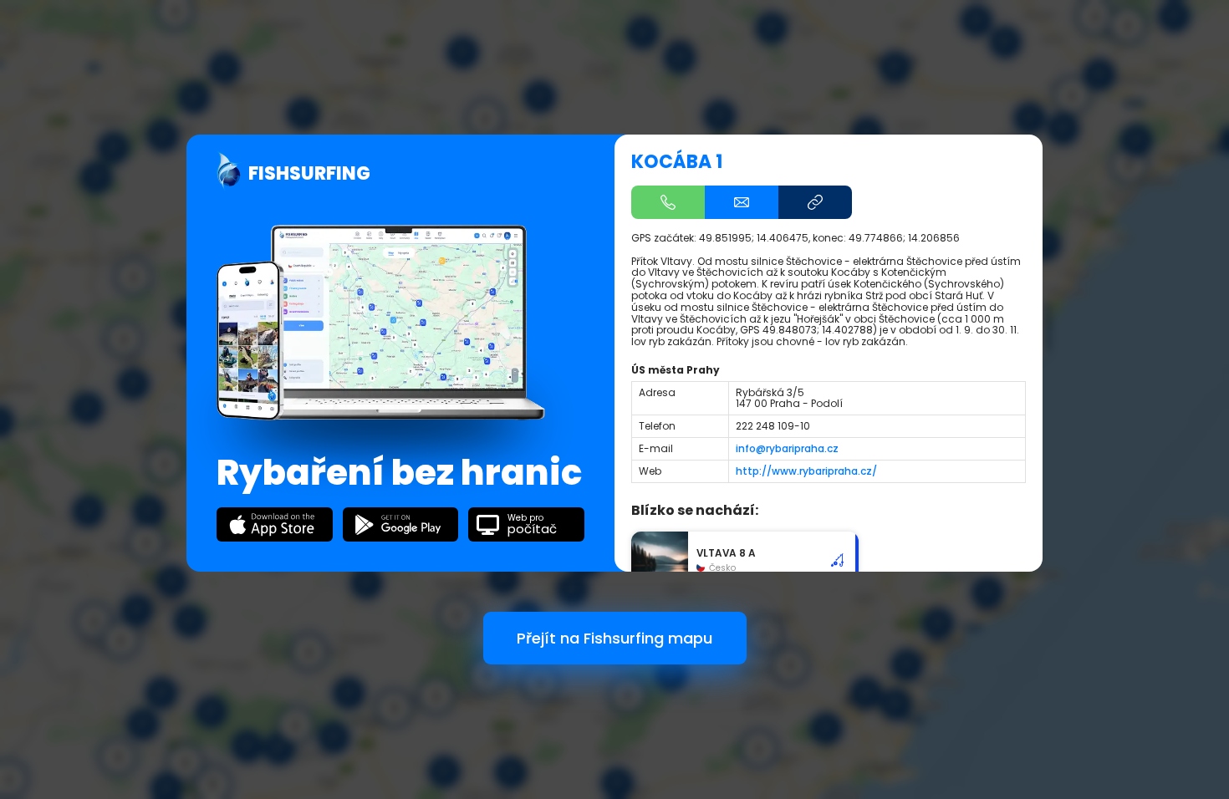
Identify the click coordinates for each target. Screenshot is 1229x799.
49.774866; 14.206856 (904, 238)
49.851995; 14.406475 (753, 238)
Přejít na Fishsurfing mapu (614, 638)
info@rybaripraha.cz (787, 448)
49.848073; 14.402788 (817, 330)
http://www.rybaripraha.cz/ (806, 471)
